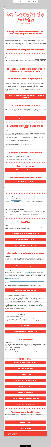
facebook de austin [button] (25, 422)
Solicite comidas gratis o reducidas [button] (25, 290)
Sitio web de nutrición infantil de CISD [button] (25, 331)
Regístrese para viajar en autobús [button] (26, 239)
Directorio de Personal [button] (25, 386)
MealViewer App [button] (25, 325)
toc (3, 9)
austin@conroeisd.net (30, 155)
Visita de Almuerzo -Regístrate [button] (25, 266)
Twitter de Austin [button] (25, 428)
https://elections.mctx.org (16, 200)
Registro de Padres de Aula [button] (25, 118)
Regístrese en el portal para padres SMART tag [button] (25, 233)
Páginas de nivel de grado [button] (25, 181)
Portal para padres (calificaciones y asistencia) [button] (25, 398)
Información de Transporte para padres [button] (25, 245)
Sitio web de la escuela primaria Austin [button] (25, 362)
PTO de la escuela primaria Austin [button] (26, 404)
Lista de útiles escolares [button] (25, 368)
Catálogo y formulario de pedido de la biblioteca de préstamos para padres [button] (25, 96)
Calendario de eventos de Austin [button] (25, 170)
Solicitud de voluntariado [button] (25, 392)
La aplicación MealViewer (28, 272)
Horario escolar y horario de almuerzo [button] (25, 380)
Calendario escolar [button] (25, 374)
